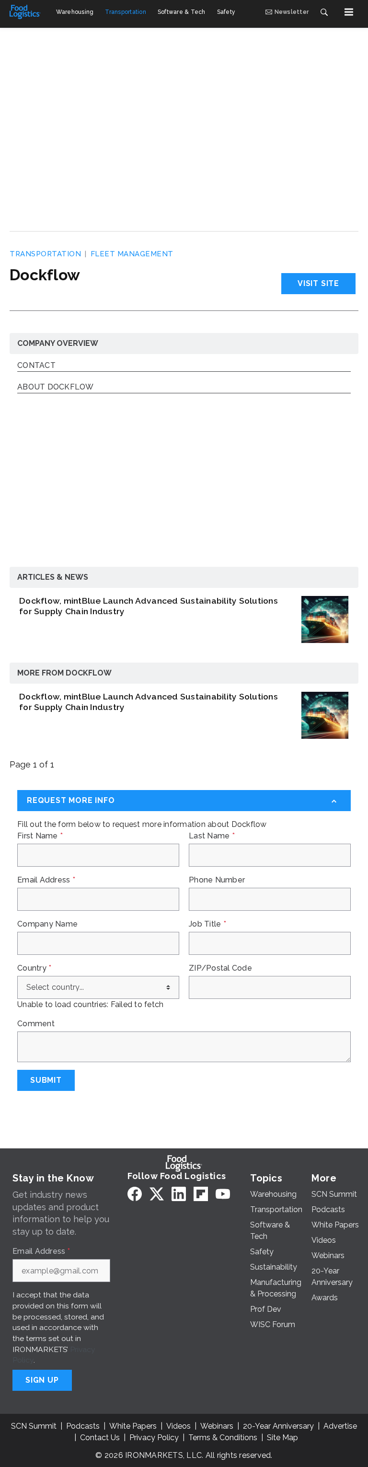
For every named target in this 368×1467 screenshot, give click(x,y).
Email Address (46, 880)
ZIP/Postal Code (220, 968)
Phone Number (217, 880)
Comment (36, 1024)
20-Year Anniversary (278, 1426)
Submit (46, 1080)
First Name (40, 836)
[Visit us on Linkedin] (179, 1193)
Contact (36, 366)
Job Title (207, 924)
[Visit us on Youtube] (223, 1193)
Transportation (45, 254)
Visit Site (318, 283)
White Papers (133, 1426)
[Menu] (348, 12)
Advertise (340, 1426)
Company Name (47, 924)
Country (34, 968)
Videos (178, 1426)
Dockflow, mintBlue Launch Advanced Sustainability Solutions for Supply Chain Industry (148, 606)
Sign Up (42, 1380)
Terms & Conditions (222, 1437)
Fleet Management (132, 254)
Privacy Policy (154, 1437)
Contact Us (100, 1437)
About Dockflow (55, 387)
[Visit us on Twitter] (157, 1193)
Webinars (216, 1426)
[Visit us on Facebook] (134, 1193)
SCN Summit (34, 1426)
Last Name (212, 836)
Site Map (282, 1437)
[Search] (324, 12)
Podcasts (83, 1426)
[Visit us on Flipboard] (201, 1193)
